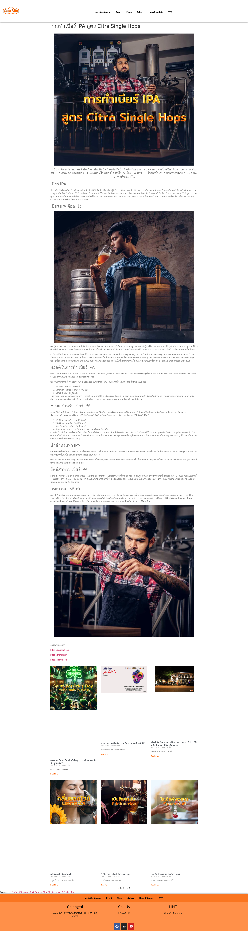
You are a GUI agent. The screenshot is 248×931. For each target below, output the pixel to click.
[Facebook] (117, 926)
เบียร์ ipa (70, 892)
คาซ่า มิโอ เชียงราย (103, 12)
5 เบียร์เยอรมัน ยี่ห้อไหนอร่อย (115, 874)
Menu (129, 12)
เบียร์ (63, 892)
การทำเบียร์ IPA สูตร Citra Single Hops (41, 892)
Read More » (54, 774)
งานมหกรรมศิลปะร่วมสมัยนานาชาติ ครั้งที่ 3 (123, 743)
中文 (170, 12)
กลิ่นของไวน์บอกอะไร (61, 874)
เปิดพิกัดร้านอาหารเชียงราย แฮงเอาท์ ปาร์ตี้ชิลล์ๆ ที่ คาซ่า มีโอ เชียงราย (174, 744)
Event (118, 12)
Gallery (140, 12)
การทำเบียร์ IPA (15, 892)
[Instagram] (124, 926)
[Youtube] (131, 926)
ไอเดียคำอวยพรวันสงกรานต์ (165, 874)
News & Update (156, 12)
